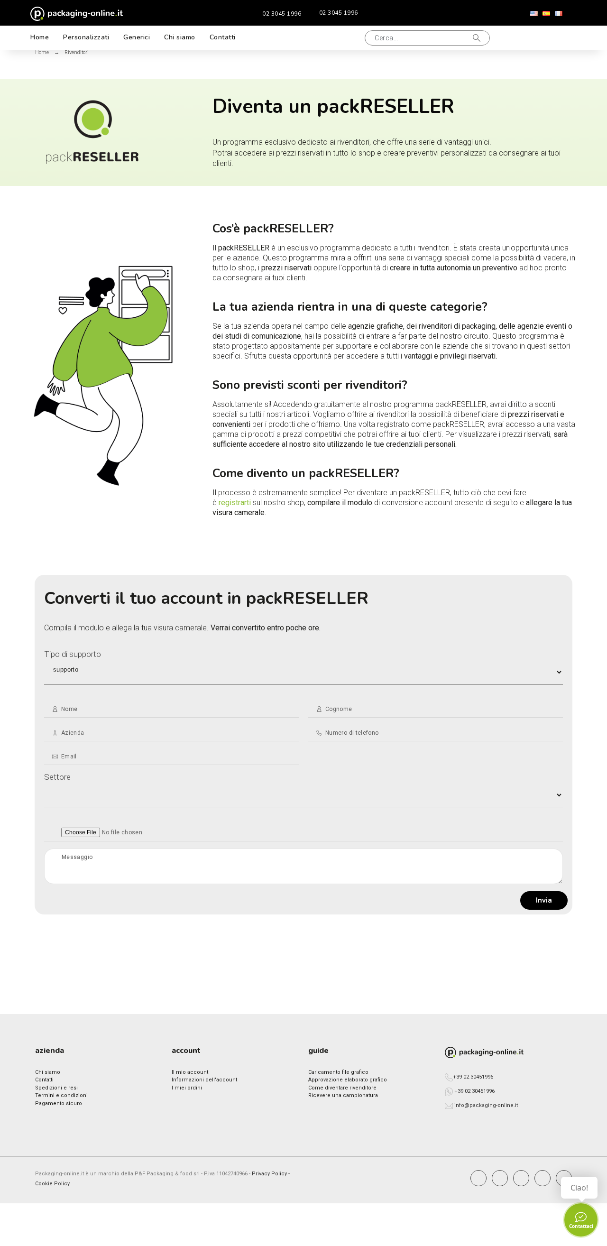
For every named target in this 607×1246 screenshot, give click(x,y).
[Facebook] (478, 1178)
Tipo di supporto (72, 654)
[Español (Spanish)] (546, 14)
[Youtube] (542, 1178)
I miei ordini (187, 1088)
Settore (57, 777)
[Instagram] (500, 1178)
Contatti (44, 1080)
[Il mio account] (525, 37)
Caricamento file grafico (338, 1072)
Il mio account (190, 1072)
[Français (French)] (558, 14)
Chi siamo (47, 1072)
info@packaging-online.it (486, 1105)
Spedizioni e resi (56, 1088)
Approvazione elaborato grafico (347, 1080)
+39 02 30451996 (473, 1077)
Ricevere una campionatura (343, 1095)
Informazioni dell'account (204, 1080)
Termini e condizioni (61, 1095)
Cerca (478, 38)
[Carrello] (555, 38)
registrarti (235, 502)
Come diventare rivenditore (342, 1088)
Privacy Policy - (271, 1174)
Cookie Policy (52, 1184)
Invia (544, 900)
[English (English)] (534, 14)
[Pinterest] (521, 1178)
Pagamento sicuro (58, 1103)
